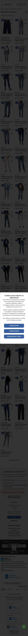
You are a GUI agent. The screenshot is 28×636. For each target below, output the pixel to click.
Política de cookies (16, 320)
